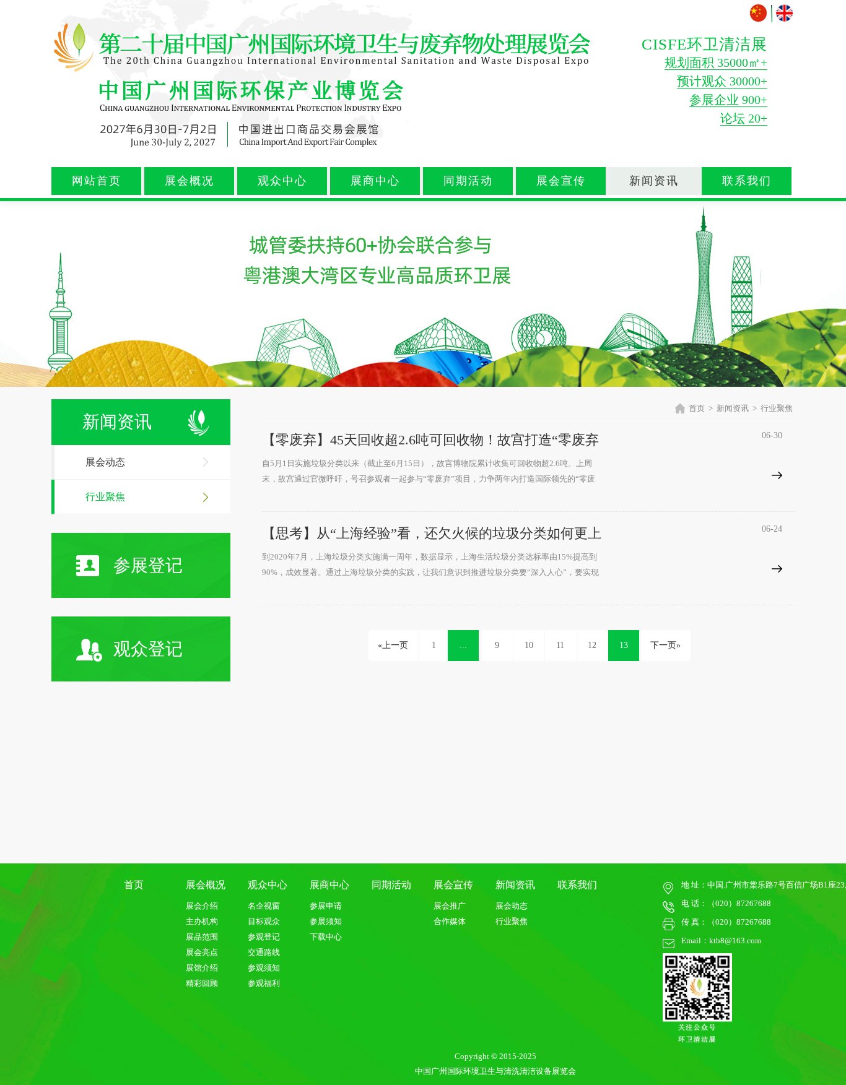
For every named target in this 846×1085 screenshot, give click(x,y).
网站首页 (96, 181)
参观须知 (264, 967)
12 (592, 645)
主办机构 (202, 921)
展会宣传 (561, 181)
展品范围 (202, 936)
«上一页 (393, 645)
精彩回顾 (202, 983)
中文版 (759, 13)
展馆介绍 (202, 967)
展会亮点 (202, 952)
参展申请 (326, 905)
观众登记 (148, 649)
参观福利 (264, 983)
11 (560, 645)
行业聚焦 (105, 496)
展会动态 (105, 462)
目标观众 (264, 921)
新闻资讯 (654, 181)
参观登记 (264, 936)
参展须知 (326, 921)
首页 (697, 408)
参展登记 (148, 565)
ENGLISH (784, 13)
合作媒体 (450, 921)
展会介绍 (202, 905)
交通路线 (264, 952)
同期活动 (468, 181)
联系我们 (747, 181)
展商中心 (375, 181)
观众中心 (282, 181)
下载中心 (326, 936)
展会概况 (189, 181)
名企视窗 (264, 905)
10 (529, 645)
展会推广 (450, 905)
